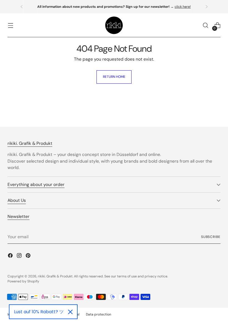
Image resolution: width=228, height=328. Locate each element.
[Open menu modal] (10, 25)
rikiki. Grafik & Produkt (55, 276)
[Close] (70, 312)
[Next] (206, 6)
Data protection (98, 314)
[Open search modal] (205, 25)
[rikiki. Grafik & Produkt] (114, 25)
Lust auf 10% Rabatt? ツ (39, 312)
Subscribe (210, 237)
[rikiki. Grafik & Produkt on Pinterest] (28, 256)
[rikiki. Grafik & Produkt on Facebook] (11, 256)
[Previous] (22, 6)
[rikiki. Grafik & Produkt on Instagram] (19, 256)
